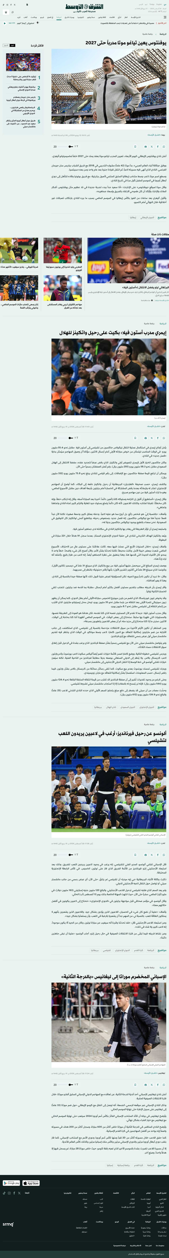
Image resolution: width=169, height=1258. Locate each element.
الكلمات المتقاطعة (81, 1228)
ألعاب (25, 18)
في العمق (50, 18)
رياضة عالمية (147, 34)
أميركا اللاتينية (146, 1215)
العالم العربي (162, 1199)
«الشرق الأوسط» (154, 135)
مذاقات (163, 1228)
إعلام (101, 1211)
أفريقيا (148, 1211)
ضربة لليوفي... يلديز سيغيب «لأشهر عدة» (19, 267)
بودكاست (34, 18)
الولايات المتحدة (146, 1199)
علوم (85, 1203)
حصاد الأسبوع (130, 1228)
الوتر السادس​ (98, 1203)
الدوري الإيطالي (147, 217)
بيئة (85, 1207)
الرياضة (59, 18)
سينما (101, 1207)
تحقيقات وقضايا (129, 1232)
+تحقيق (132, 1236)
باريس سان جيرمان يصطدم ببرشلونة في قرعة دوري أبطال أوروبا (21, 99)
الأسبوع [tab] (6, 45)
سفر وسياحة (162, 1232)
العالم (126, 18)
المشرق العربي (159, 1211)
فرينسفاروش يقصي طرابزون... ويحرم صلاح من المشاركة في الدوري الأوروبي (22, 110)
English (159, 4)
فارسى (141, 4)
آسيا (149, 1207)
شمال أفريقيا (160, 1207)
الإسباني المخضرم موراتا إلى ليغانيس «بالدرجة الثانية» (113, 977)
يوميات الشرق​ (69, 18)
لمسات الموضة (162, 1236)
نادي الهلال (111, 707)
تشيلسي (107, 950)
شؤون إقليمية (162, 1215)
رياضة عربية (147, 1232)
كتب (101, 1199)
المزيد (18, 18)
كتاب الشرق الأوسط (128, 1207)
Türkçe (151, 4)
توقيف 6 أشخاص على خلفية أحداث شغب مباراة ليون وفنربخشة (21, 78)
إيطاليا (133, 217)
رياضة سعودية (146, 1228)
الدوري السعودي (128, 707)
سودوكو (84, 1232)
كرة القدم (138, 950)
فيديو (42, 18)
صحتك (85, 1199)
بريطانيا (98, 707)
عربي (165, 4)
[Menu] (165, 17)
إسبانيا (110, 1165)
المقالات (132, 1199)
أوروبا (149, 1203)
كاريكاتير (132, 1203)
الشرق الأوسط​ (135, 18)
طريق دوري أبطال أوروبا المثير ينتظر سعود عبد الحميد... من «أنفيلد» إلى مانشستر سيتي (21, 123)
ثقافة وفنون (102, 18)
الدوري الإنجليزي (146, 707)
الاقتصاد (112, 18)
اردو (146, 4)
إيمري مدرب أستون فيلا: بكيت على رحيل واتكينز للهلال (112, 333)
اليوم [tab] (12, 45)
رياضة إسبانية (123, 1165)
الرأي (119, 18)
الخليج (162, 1203)
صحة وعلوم (91, 18)
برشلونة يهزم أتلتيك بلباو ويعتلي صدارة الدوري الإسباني (21, 88)
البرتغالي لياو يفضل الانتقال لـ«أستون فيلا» (145, 287)
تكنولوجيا (81, 18)
